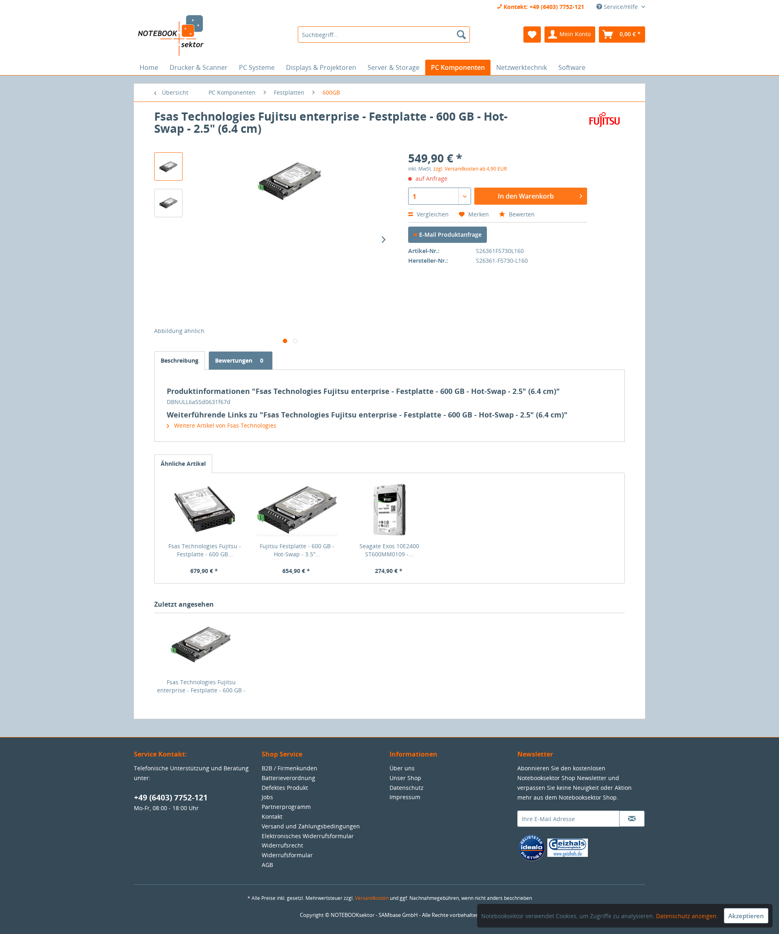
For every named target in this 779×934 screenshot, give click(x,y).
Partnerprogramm (286, 807)
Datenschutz (407, 787)
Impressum (405, 797)
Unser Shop (405, 778)
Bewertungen (239, 360)
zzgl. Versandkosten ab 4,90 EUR (470, 168)
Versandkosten (372, 898)
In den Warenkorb (526, 196)
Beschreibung (179, 360)
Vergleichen (432, 214)
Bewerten (521, 214)
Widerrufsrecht (282, 845)
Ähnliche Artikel (183, 463)
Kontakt (272, 816)
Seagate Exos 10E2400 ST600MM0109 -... (389, 550)
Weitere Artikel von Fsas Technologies (224, 425)
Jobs (267, 797)
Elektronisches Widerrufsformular (308, 836)
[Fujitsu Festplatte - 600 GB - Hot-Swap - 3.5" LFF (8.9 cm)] (297, 509)
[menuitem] (383, 34)
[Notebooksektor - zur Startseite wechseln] (171, 35)
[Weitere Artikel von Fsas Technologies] (604, 124)
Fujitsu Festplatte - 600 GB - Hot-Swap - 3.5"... (297, 550)
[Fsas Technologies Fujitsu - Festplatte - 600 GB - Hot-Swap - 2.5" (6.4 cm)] (205, 509)
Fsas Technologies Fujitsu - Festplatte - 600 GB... (204, 550)
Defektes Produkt (285, 787)
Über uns (402, 768)
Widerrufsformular (287, 855)
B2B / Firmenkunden (289, 768)
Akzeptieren (746, 916)
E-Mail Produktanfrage (449, 234)
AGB (267, 865)
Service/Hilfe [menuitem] (620, 7)
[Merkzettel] (532, 34)
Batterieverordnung (288, 778)
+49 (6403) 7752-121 (171, 797)
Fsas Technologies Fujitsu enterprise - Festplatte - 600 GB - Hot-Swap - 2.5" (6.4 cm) (201, 686)
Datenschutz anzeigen (686, 916)
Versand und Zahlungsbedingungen (311, 826)
